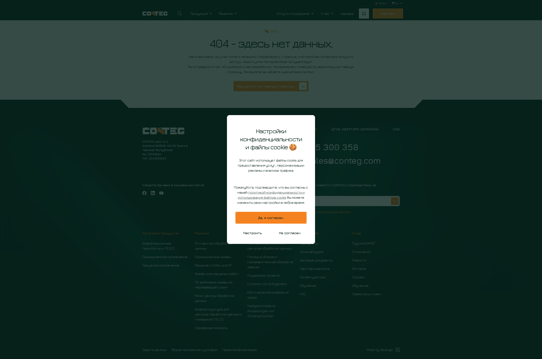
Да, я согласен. (271, 218)
